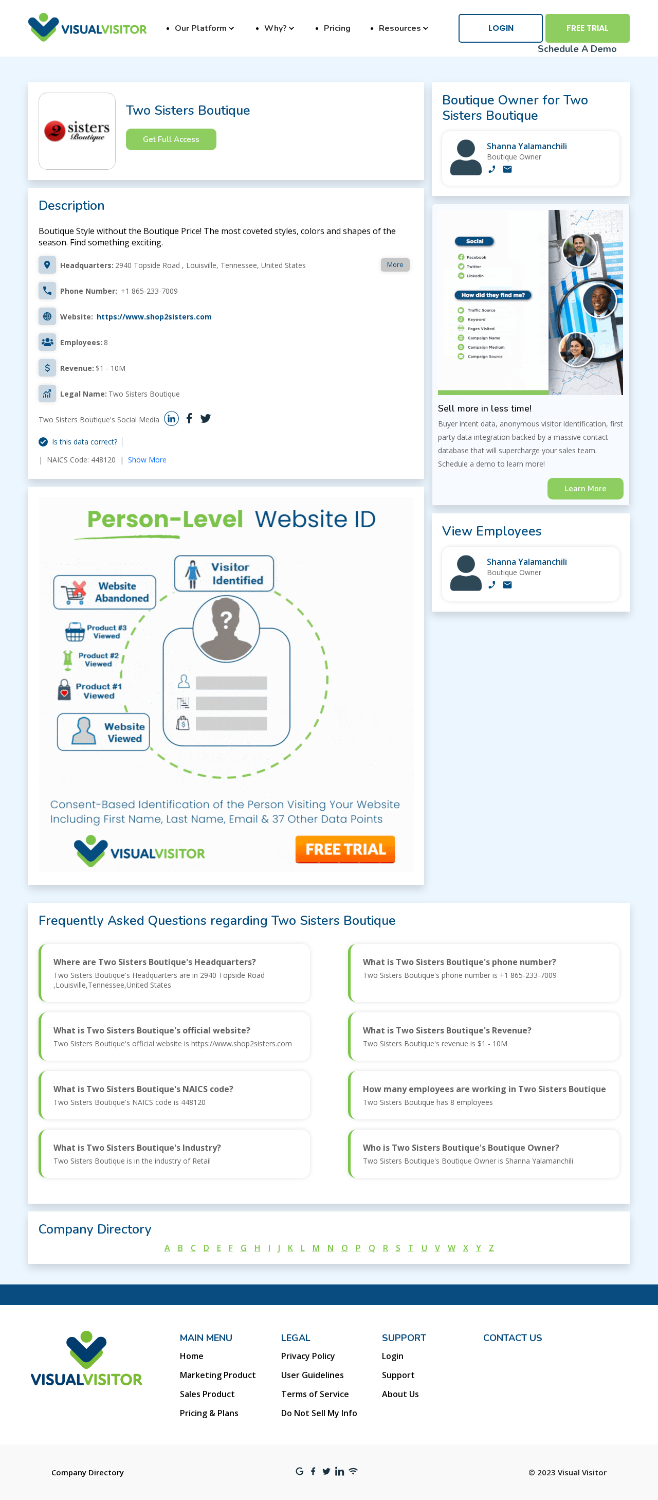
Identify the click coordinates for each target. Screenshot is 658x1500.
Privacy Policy (308, 1356)
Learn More (585, 489)
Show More (147, 460)
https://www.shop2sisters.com (154, 317)
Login (501, 28)
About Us (400, 1394)
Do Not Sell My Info (319, 1413)
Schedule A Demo (577, 49)
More (395, 264)
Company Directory (87, 1472)
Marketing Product (218, 1375)
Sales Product (207, 1394)
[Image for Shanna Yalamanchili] (466, 172)
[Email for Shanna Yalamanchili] (507, 170)
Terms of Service (315, 1394)
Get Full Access (171, 139)
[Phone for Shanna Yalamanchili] (492, 170)
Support (398, 1375)
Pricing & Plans (209, 1413)
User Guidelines (312, 1375)
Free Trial (587, 28)
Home (192, 1356)
